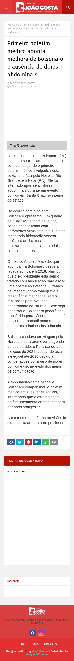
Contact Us (50, 644)
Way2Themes (40, 651)
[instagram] (41, 633)
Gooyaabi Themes (37, 654)
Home (23, 644)
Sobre (35, 644)
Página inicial (14, 24)
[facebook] (32, 633)
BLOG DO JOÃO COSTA (22, 83)
